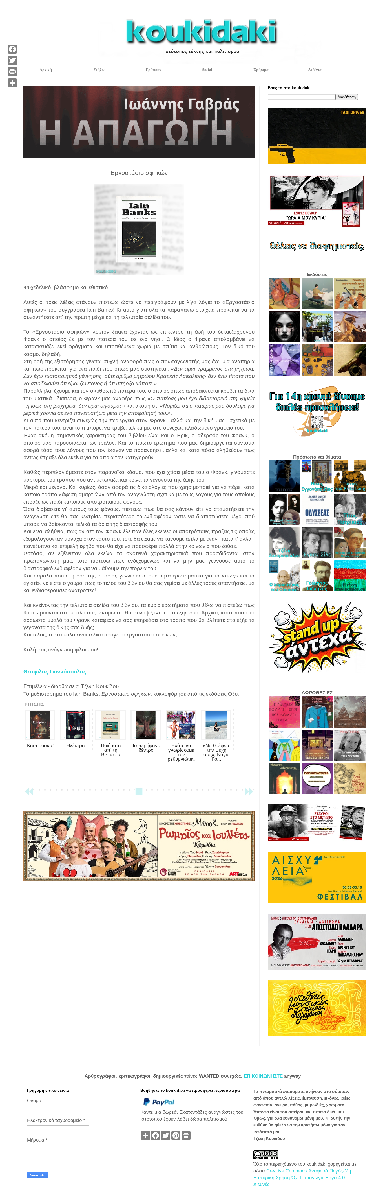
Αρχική (45, 70)
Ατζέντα (315, 70)
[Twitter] (12, 60)
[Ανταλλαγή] (12, 83)
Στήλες (99, 70)
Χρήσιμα (261, 70)
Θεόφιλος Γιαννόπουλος (54, 672)
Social (207, 70)
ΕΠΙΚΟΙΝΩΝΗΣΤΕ (264, 1076)
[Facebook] (12, 49)
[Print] (12, 71)
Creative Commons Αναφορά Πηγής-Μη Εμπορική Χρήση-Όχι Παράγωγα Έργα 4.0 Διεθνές (302, 1177)
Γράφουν (153, 70)
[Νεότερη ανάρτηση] (29, 794)
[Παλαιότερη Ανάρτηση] (249, 794)
